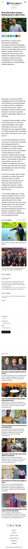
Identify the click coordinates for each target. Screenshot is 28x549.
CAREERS (14, 543)
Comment (3, 300)
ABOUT (14, 530)
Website (3, 325)
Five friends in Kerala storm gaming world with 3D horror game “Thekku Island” (13, 269)
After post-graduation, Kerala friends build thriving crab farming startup (14, 426)
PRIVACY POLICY (14, 538)
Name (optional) (5, 316)
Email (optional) (5, 321)
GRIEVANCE (14, 541)
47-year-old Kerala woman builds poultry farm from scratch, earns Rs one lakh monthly (14, 510)
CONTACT (14, 533)
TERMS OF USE (14, 535)
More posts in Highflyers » (21, 220)
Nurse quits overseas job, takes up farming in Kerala (14, 243)
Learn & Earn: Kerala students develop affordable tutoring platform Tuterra (13, 399)
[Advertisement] (14, 82)
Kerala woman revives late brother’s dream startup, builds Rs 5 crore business (14, 454)
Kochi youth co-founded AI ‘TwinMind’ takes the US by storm (14, 372)
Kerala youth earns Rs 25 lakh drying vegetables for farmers (14, 481)
